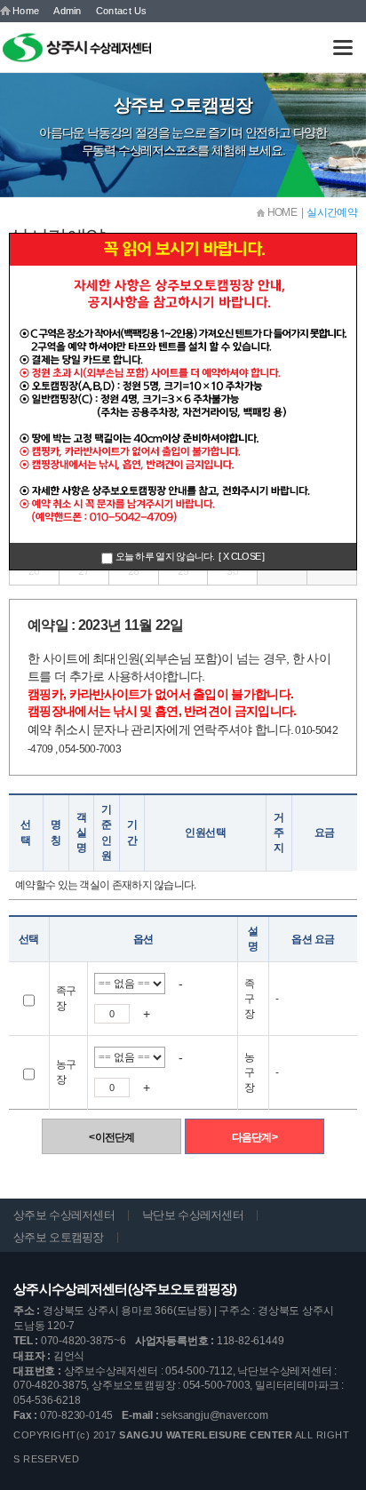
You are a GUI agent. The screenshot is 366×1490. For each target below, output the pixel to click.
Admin (67, 10)
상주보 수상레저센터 (64, 1215)
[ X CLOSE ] (241, 556)
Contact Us (121, 10)
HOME (281, 212)
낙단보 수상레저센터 (192, 1215)
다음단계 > (254, 1137)
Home (25, 10)
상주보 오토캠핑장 (58, 1237)
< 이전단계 (111, 1137)
